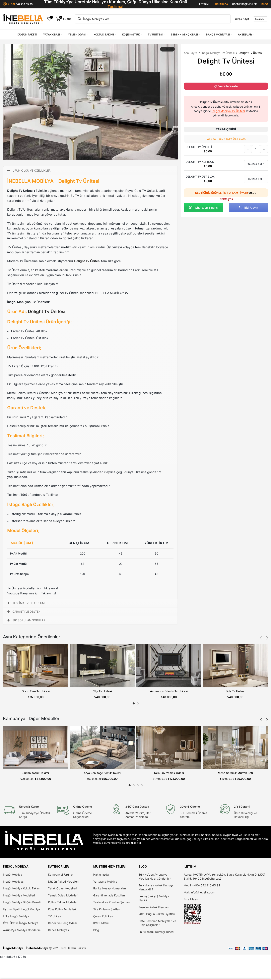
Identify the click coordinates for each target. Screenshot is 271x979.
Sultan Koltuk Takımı (35, 773)
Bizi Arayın (251, 207)
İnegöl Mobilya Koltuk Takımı (21, 888)
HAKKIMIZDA (220, 4)
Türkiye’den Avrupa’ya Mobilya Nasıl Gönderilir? (155, 876)
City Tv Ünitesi (102, 691)
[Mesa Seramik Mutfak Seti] (235, 747)
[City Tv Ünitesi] (102, 665)
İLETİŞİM (204, 4)
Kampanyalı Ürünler (61, 874)
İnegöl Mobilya (12, 874)
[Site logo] (23, 18)
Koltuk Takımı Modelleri (63, 902)
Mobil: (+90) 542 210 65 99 (202, 885)
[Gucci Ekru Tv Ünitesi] (35, 665)
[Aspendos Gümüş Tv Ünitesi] (169, 665)
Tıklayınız (50, 284)
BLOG (264, 4)
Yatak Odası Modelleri (62, 888)
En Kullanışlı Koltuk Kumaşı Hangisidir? (156, 887)
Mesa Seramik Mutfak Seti (235, 773)
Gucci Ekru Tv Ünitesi (36, 691)
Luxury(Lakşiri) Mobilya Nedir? (154, 898)
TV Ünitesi (54, 916)
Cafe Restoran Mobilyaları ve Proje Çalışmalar (157, 923)
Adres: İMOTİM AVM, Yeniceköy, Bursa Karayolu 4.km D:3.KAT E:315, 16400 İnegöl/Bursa (224, 876)
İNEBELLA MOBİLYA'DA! (111, 293)
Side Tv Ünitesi (235, 691)
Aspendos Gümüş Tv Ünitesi (169, 691)
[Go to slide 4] (142, 785)
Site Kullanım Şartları (106, 909)
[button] (261, 638)
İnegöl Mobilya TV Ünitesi (217, 53)
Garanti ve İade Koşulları (109, 895)
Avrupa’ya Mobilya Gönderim (22, 930)
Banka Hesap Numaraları (109, 888)
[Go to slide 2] (138, 703)
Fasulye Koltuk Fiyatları (153, 907)
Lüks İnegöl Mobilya (16, 916)
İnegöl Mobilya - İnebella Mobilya (25, 948)
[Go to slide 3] (138, 785)
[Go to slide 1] (134, 703)
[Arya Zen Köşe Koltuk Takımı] (102, 747)
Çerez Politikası (103, 916)
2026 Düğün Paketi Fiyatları (157, 914)
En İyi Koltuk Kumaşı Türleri (156, 932)
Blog (96, 930)
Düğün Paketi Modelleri (63, 881)
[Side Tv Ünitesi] (235, 665)
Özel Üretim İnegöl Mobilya (20, 923)
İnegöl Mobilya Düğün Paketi (22, 902)
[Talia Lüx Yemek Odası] (169, 747)
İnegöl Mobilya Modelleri (19, 895)
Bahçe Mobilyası (58, 930)
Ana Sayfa (190, 53)
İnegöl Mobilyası (13, 881)
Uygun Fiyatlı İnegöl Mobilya (21, 909)
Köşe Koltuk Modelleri (62, 909)
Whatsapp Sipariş (206, 207)
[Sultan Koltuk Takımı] (35, 747)
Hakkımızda (101, 874)
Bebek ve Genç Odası (62, 923)
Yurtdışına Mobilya (105, 881)
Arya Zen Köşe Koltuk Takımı (102, 773)
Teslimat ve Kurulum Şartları (111, 902)
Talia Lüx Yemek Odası (169, 773)
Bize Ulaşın (191, 899)
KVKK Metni (101, 923)
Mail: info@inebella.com (199, 892)
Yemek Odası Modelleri (63, 895)
